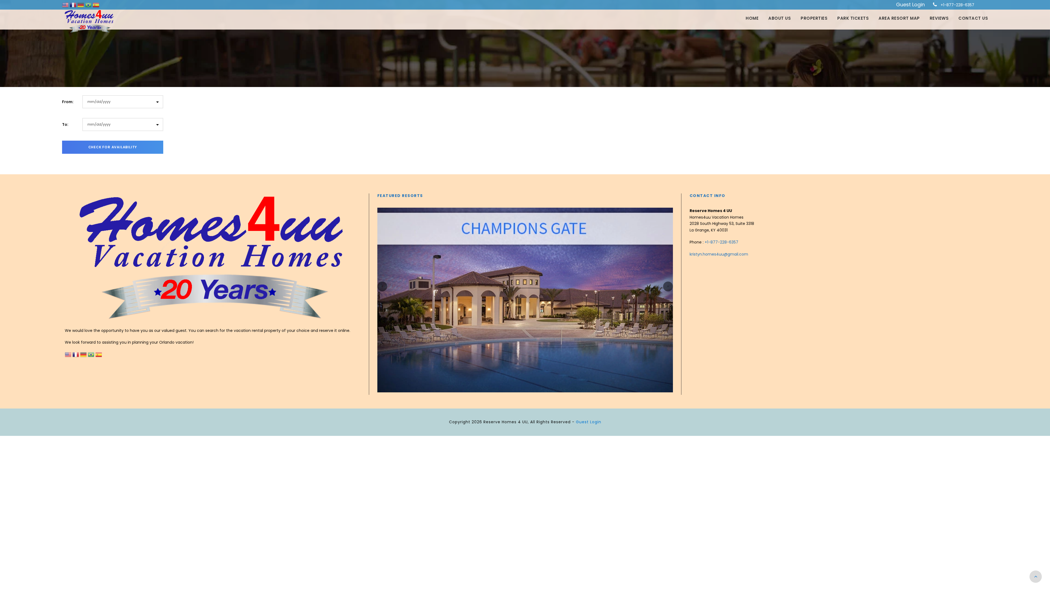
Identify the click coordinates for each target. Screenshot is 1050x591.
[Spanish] (96, 4)
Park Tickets (853, 18)
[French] (73, 4)
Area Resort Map (899, 18)
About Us (779, 18)
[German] (81, 4)
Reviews (939, 18)
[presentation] (382, 286)
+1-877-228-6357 (957, 5)
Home (752, 18)
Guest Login (910, 4)
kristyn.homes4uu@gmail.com (719, 254)
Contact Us (973, 18)
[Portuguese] (89, 4)
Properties (814, 18)
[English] (66, 4)
